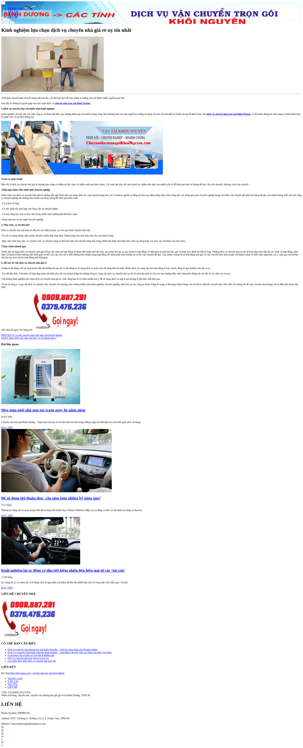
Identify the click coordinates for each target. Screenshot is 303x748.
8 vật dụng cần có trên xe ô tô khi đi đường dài (31, 655)
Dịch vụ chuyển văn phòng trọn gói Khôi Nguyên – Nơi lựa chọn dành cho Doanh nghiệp (53, 649)
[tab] (3, 3)
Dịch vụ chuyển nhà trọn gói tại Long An (28, 658)
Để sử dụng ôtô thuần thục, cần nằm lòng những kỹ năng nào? (51, 498)
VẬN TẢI (13, 11)
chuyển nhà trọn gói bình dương (48, 673)
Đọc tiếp (7, 427)
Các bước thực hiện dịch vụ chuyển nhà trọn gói (32, 661)
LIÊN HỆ (13, 17)
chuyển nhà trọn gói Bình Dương (72, 103)
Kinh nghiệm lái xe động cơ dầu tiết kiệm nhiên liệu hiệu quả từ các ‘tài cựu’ (63, 570)
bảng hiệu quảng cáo (20, 673)
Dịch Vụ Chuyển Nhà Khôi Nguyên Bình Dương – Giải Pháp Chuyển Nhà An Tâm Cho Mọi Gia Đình (60, 652)
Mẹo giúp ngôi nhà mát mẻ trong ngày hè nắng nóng (43, 410)
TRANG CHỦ (15, 8)
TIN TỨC (13, 14)
